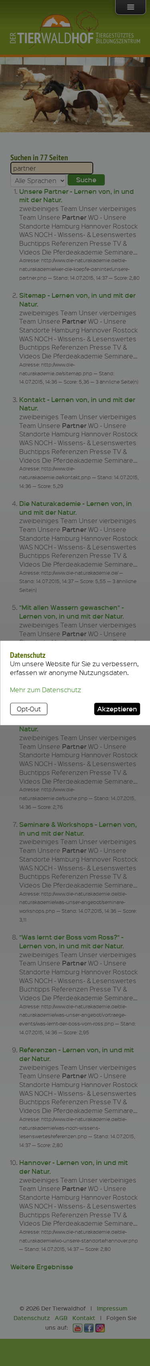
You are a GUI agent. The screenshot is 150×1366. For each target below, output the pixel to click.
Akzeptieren (117, 708)
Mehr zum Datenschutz (45, 690)
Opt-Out (29, 709)
